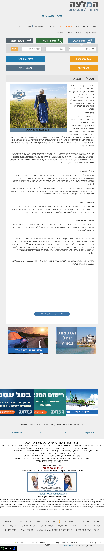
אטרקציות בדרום (10, 525)
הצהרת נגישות (27, 529)
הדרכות (85, 26)
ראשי (94, 26)
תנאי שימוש (69, 545)
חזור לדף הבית (88, 432)
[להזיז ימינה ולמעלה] (3, 547)
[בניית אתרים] (19, 542)
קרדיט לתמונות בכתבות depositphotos (54, 529)
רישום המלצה (39, 26)
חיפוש (14, 49)
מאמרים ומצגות (42, 521)
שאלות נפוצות (67, 521)
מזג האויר (97, 525)
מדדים (28, 521)
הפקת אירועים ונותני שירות (87, 529)
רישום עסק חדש (66, 26)
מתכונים (28, 26)
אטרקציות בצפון (46, 525)
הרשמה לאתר (83, 68)
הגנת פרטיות (10, 529)
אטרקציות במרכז (29, 525)
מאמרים (79, 32)
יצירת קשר (62, 525)
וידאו (55, 521)
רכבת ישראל (9, 521)
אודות (77, 26)
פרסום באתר (16, 432)
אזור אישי (59, 32)
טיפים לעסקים (91, 32)
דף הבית (97, 521)
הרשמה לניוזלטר (25, 67)
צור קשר (70, 32)
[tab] (82, 40)
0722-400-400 (52, 16)
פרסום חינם (52, 26)
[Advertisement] (52, 288)
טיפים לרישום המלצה (80, 525)
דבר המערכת (83, 521)
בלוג (19, 26)
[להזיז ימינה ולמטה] (3, 549)
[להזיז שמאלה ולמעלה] (2, 547)
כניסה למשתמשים (83, 58)
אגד (20, 521)
